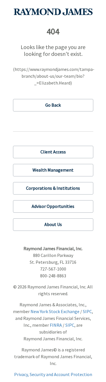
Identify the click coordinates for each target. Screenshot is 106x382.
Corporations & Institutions (53, 188)
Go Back (53, 105)
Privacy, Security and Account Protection (53, 374)
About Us (53, 224)
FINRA (56, 325)
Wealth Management (53, 170)
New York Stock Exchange (55, 311)
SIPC (87, 311)
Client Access (53, 152)
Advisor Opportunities (53, 206)
